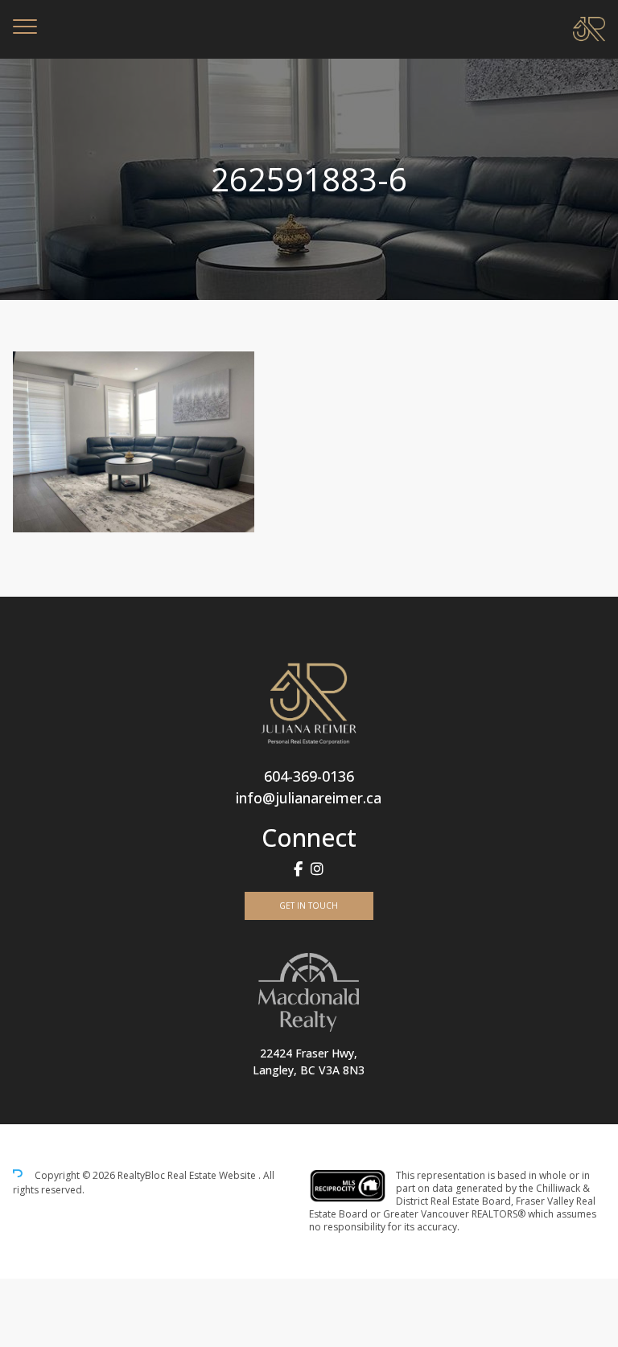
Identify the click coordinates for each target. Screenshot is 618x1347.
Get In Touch (308, 905)
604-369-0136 (309, 776)
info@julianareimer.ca (308, 797)
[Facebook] (298, 869)
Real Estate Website (212, 1175)
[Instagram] (317, 869)
